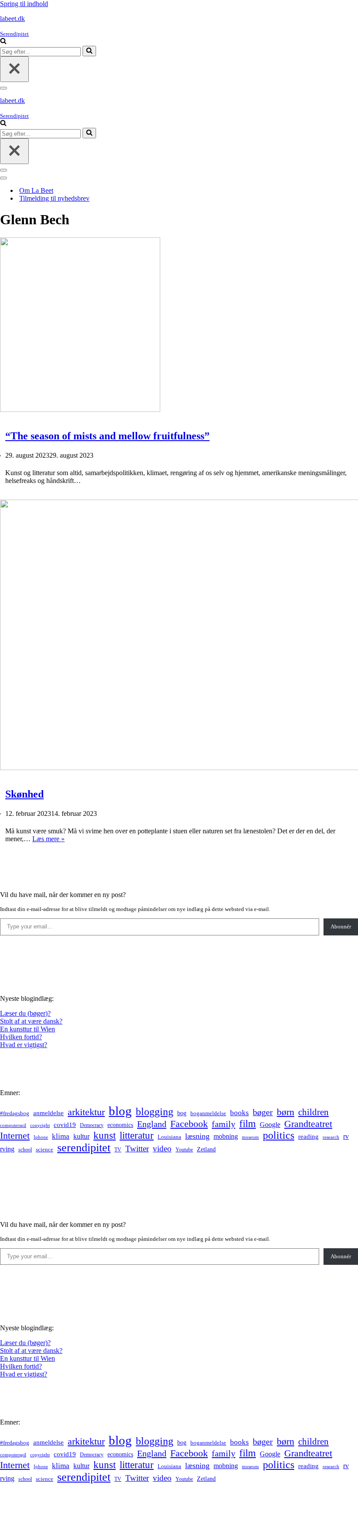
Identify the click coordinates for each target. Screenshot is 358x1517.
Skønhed (24, 794)
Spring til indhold (24, 3)
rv (346, 1136)
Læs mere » (48, 838)
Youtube (184, 1150)
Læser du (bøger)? (25, 1013)
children (313, 1112)
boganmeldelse (208, 1113)
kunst (104, 1135)
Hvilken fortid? (21, 1037)
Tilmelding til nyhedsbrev (54, 198)
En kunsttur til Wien (27, 1029)
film (247, 1123)
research (331, 1137)
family (223, 1124)
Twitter (137, 1148)
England (151, 1124)
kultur (81, 1136)
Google (270, 1124)
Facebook (189, 1123)
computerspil (13, 1125)
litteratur (137, 1135)
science (44, 1150)
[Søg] (3, 41)
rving (7, 1149)
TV (117, 1150)
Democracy (91, 1125)
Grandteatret (308, 1123)
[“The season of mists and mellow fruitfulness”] (80, 409)
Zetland (206, 1149)
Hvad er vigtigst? (23, 1044)
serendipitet (83, 1147)
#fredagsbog (14, 1113)
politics (278, 1135)
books (239, 1113)
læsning (197, 1136)
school (25, 1150)
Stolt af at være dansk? (31, 1021)
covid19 (65, 1124)
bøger (263, 1112)
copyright (40, 1125)
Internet (15, 1135)
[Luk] (14, 69)
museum (250, 1137)
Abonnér (340, 926)
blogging (154, 1111)
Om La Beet (36, 190)
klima (60, 1136)
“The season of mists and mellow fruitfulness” (107, 436)
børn (285, 1111)
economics (120, 1124)
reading (308, 1136)
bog (181, 1112)
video (162, 1148)
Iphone (41, 1137)
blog (120, 1111)
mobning (225, 1136)
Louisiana (169, 1137)
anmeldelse (48, 1112)
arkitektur (86, 1112)
